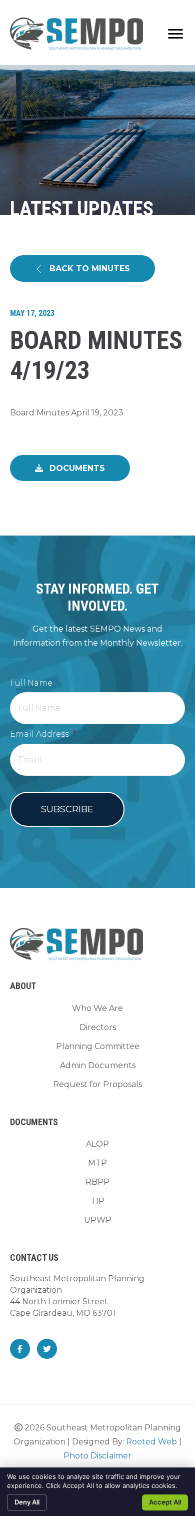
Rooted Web (151, 1441)
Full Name (31, 683)
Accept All (165, 1502)
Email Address (43, 734)
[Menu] (175, 34)
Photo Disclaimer (98, 1455)
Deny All (27, 1502)
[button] (82, 268)
